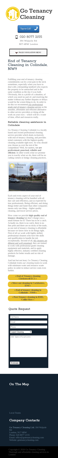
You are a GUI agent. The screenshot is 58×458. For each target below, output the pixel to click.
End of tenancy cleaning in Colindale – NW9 (28, 291)
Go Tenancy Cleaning (35, 449)
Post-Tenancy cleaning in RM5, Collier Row (29, 298)
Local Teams (15, 413)
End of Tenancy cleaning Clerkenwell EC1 (28, 277)
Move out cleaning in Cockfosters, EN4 (28, 284)
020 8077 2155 (31, 37)
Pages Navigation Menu (30, 52)
